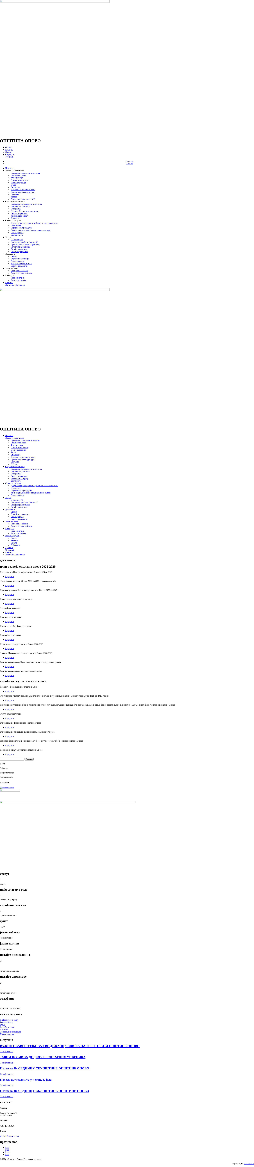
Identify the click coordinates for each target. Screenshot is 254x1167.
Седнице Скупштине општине (24, 211)
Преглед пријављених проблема (25, 244)
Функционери (17, 178)
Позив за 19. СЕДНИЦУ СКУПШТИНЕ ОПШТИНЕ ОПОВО (44, 1068)
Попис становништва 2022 (23, 199)
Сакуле (8, 152)
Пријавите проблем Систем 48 (24, 242)
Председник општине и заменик (25, 173)
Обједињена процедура (21, 228)
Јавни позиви (17, 235)
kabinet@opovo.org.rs (9, 1136)
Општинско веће (18, 175)
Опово (8, 147)
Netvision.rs (249, 1163)
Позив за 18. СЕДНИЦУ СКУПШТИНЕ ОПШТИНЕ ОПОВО (44, 1091)
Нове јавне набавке (19, 271)
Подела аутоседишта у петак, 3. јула (26, 1079)
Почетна (9, 168)
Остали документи (19, 266)
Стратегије (15, 187)
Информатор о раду (19, 216)
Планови (4, 1029)
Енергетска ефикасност (21, 263)
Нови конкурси (17, 278)
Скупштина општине (14, 466)
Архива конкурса (18, 280)
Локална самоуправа (14, 438)
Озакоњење (16, 225)
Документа (16, 218)
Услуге (8, 497)
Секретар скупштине (20, 206)
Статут (14, 256)
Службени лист (7, 1027)
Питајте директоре (19, 249)
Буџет (13, 185)
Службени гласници (20, 259)
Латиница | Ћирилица (15, 285)
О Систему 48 (17, 240)
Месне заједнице (18, 182)
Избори (14, 197)
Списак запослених (19, 180)
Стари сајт (129, 161)
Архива (129, 164)
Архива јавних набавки (21, 273)
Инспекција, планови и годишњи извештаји (31, 230)
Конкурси (9, 528)
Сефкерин (9, 154)
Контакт (9, 282)
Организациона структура (22, 192)
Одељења (15, 194)
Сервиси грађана (13, 483)
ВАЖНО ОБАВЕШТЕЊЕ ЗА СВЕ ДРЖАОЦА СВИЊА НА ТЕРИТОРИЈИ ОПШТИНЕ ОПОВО (70, 1046)
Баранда (9, 150)
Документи (10, 509)
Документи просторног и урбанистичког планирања (34, 223)
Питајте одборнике (19, 251)
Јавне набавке (11, 521)
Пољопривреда (17, 232)
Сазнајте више (6, 1051)
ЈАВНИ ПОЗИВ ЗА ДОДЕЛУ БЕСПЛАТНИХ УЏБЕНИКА (42, 1057)
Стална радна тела (19, 213)
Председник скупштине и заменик (26, 204)
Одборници (16, 209)
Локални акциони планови (23, 189)
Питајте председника (20, 247)
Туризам (9, 157)
